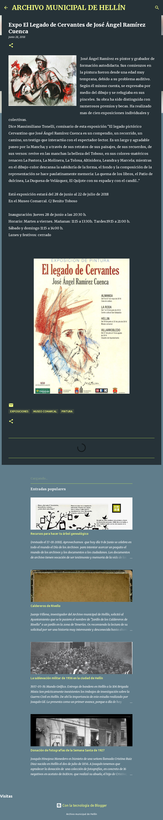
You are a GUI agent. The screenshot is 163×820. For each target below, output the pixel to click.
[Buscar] (157, 8)
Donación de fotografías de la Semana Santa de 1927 (68, 750)
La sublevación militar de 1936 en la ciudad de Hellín (67, 678)
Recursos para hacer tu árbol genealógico (60, 533)
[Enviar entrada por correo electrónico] (11, 406)
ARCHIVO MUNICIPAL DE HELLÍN (69, 7)
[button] (11, 45)
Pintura (67, 411)
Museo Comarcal (45, 411)
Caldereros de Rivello (45, 606)
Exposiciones (19, 411)
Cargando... (39, 478)
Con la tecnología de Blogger (84, 805)
